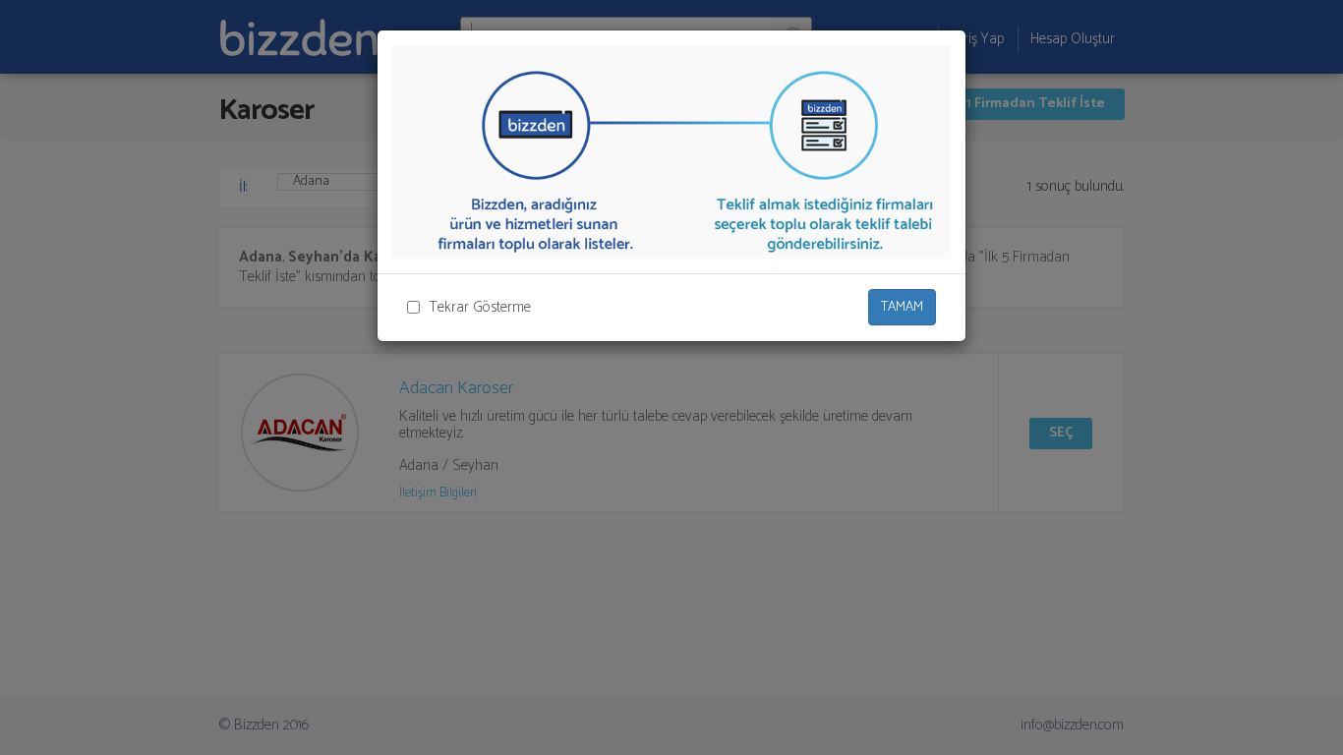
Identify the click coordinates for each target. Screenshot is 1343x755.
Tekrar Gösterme (480, 307)
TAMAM (902, 307)
